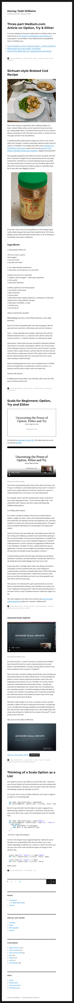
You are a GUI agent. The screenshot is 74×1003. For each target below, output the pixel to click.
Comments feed (14, 985)
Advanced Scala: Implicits (18, 618)
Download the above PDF (26, 440)
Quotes (11, 930)
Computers (13, 900)
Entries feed (13, 983)
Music (11, 925)
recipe (9, 390)
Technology (42, 606)
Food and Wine (38, 388)
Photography (13, 928)
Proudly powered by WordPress (31, 997)
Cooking (12, 923)
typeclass (10, 60)
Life (35, 870)
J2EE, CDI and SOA (15, 953)
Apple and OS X (14, 948)
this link (19, 443)
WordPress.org (14, 988)
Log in (11, 980)
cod (50, 388)
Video (36, 760)
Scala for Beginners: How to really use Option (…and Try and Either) (31, 46)
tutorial (51, 58)
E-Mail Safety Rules (18, 903)
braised (47, 388)
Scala (35, 58)
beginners (42, 58)
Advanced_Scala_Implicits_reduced (18, 755)
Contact (12, 905)
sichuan (14, 390)
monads (18, 608)
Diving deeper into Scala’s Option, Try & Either (24, 49)
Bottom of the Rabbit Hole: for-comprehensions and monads (29, 51)
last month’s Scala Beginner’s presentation (34, 36)
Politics (11, 958)
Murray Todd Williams (21, 11)
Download (34, 755)
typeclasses (28, 762)
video (33, 762)
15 (20, 881)
